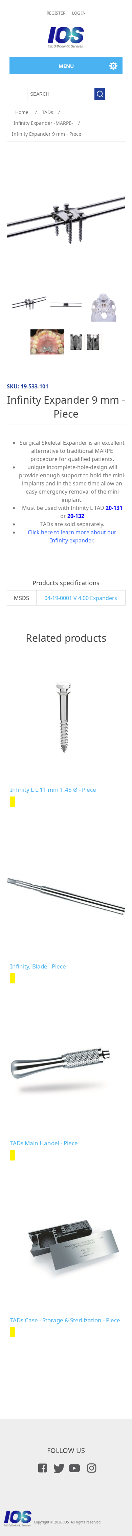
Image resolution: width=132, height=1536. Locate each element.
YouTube (74, 1468)
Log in (79, 13)
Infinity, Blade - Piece (38, 966)
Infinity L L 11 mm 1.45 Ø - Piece (53, 789)
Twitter (57, 1468)
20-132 (75, 516)
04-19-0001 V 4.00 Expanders (80, 598)
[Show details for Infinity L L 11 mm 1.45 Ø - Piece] (66, 720)
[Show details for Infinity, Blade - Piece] (66, 896)
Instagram (90, 1468)
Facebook (41, 1468)
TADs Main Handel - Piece (44, 1143)
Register (56, 13)
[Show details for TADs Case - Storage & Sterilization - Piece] (66, 1250)
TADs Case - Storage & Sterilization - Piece (65, 1320)
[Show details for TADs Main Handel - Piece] (66, 1073)
